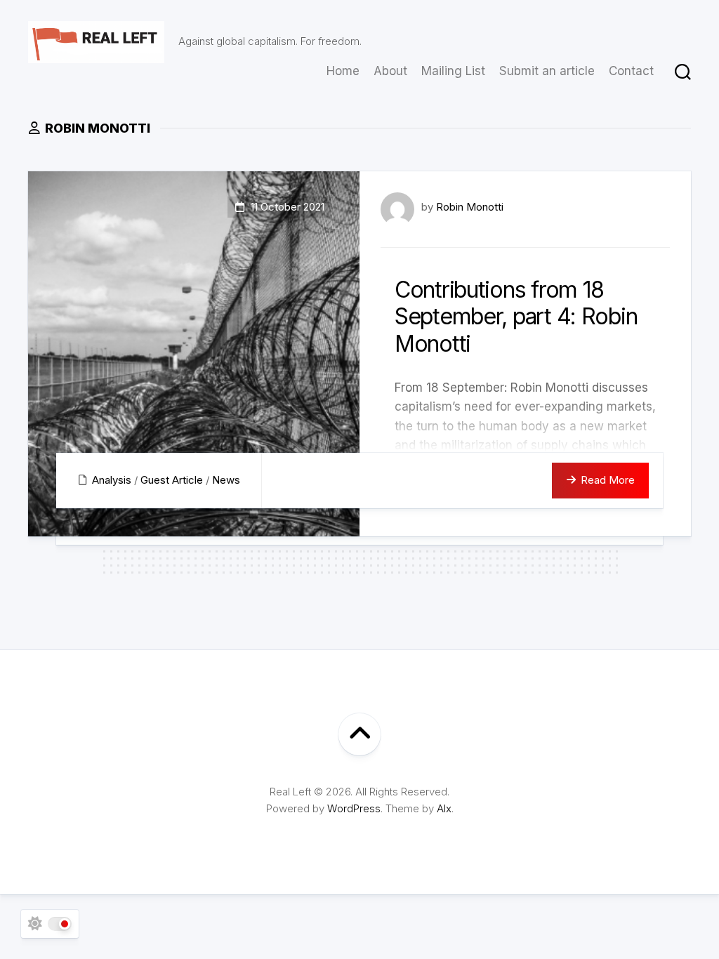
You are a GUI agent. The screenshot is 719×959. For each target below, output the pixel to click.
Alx (444, 808)
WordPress (354, 808)
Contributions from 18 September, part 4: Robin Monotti (516, 316)
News (226, 480)
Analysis (111, 480)
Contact (631, 71)
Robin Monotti (469, 206)
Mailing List (453, 71)
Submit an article (547, 71)
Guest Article (171, 480)
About (390, 71)
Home (343, 71)
